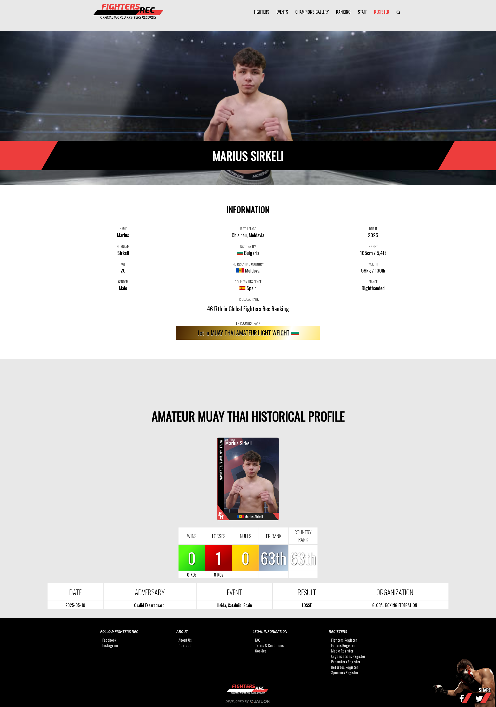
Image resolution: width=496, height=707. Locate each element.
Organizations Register (348, 656)
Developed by (237, 702)
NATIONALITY (248, 246)
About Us (185, 640)
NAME (123, 228)
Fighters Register (344, 640)
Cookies (260, 650)
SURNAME (123, 246)
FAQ (257, 640)
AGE (123, 264)
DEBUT (373, 228)
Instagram (110, 645)
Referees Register (344, 667)
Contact (185, 645)
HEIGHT (373, 246)
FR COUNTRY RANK (248, 323)
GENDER (123, 281)
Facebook (109, 640)
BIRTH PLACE (248, 228)
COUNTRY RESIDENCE (248, 281)
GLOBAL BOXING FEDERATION (394, 605)
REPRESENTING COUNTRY (248, 264)
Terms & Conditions (269, 645)
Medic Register (342, 650)
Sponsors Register (344, 672)
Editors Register (343, 645)
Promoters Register (345, 661)
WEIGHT (373, 264)
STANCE (373, 281)
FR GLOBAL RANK (248, 299)
